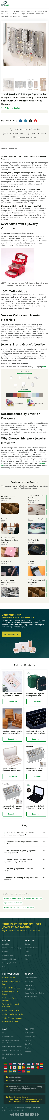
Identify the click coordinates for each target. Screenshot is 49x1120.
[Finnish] (28, 1064)
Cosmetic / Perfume (32, 948)
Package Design (8, 955)
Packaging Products (9, 963)
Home (3, 11)
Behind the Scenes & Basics (12, 1047)
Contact (5, 952)
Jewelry (28, 944)
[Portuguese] (37, 1067)
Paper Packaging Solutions (34, 993)
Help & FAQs (29, 1033)
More (27, 959)
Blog (4, 1033)
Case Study (29, 1044)
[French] (33, 1064)
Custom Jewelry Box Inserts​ (12, 1014)
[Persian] (28, 1067)
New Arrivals (30, 985)
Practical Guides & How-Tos (12, 1054)
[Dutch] (14, 1064)
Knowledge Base (8, 1037)
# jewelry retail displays (13, 903)
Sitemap (28, 1052)
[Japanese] (14, 1067)
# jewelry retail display (33, 898)
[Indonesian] (5, 1067)
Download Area (30, 1037)
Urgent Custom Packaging (11, 948)
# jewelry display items (12, 898)
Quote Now (12, 702)
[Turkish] (24, 1071)
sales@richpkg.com (16, 1080)
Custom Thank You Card (11, 1010)
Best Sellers (29, 982)
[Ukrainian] (28, 1071)
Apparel (28, 955)
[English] (19, 1064)
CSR (3, 967)
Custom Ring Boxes (9, 978)
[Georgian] (37, 1064)
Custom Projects (31, 978)
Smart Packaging (31, 997)
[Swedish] (10, 1071)
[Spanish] (5, 1071)
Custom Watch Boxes (10, 1022)
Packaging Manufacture (10, 959)
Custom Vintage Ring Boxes (12, 1018)
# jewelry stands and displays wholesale (19, 907)
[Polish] (33, 1067)
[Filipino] (24, 1064)
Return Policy (19, 1110)
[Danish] (10, 1064)
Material (28, 1040)
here (44, 367)
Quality (27, 1048)
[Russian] (42, 1067)
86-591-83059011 (15, 1077)
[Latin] (19, 1067)
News (4, 1058)
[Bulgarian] (5, 1064)
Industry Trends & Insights (11, 1050)
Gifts (27, 952)
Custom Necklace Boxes (11, 988)
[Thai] (19, 1071)
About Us (5, 944)
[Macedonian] (24, 1067)
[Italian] (10, 1067)
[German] (42, 1064)
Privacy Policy (8, 1110)
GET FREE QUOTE (11, 634)
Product (10, 11)
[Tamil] (14, 1071)
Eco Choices (29, 989)
